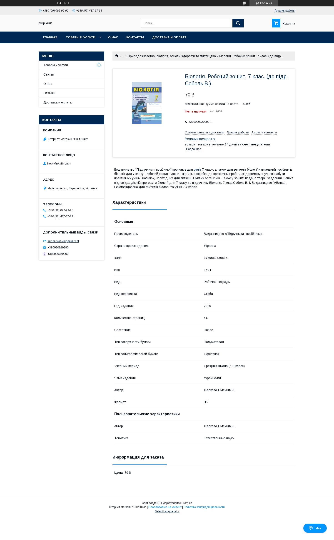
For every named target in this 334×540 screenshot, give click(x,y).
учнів (197, 169)
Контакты (135, 37)
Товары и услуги (80, 37)
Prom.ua (187, 503)
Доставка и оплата (169, 37)
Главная (50, 37)
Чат (318, 528)
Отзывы (49, 93)
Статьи (48, 74)
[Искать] (238, 23)
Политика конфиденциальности (204, 507)
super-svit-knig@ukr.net (63, 241)
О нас (113, 37)
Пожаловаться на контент (165, 507)
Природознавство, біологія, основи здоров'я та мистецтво (172, 56)
